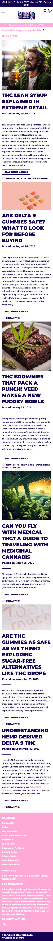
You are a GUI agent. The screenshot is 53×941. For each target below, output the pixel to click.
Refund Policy (9, 852)
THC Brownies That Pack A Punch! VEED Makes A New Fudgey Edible (23, 389)
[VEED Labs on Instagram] (4, 925)
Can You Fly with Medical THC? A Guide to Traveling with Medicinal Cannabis (25, 541)
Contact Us (8, 823)
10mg (9, 465)
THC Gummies (9, 831)
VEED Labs (26, 935)
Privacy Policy (10, 856)
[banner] (26, 3)
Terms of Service (11, 864)
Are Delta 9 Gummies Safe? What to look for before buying (23, 227)
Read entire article (16, 172)
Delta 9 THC (13, 178)
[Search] (45, 11)
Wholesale (8, 839)
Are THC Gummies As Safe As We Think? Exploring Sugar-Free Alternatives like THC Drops (26, 654)
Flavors (26, 178)
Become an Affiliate (13, 848)
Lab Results (8, 844)
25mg (16, 465)
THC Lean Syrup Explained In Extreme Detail (24, 101)
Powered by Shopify (13, 938)
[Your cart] (50, 11)
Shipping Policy (10, 860)
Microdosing (40, 178)
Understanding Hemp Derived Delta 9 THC (25, 736)
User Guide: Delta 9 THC (15, 835)
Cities (5, 827)
